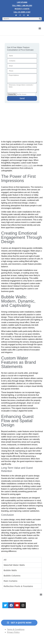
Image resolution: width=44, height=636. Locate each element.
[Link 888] (11, 605)
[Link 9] (16, 28)
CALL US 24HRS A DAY (22, 12)
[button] (40, 28)
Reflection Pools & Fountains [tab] (18, 586)
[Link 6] (20, 15)
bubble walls (27, 165)
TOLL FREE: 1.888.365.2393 (22, 5)
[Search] (40, 18)
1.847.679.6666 (22, 2)
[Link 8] (28, 15)
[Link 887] (5, 605)
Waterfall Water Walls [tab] (14, 565)
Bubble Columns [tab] (12, 575)
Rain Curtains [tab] (10, 581)
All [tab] (5, 560)
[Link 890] (23, 605)
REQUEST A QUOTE (22, 9)
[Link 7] (24, 15)
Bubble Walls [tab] (10, 570)
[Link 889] (17, 605)
